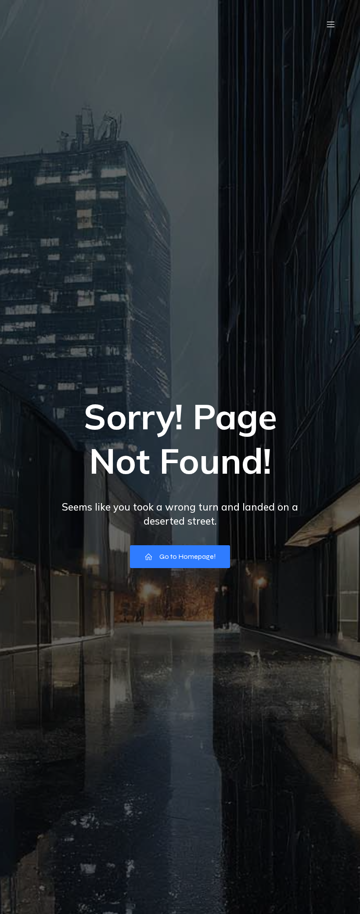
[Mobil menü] (330, 24)
